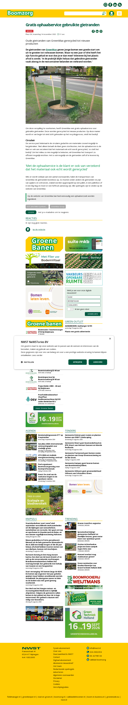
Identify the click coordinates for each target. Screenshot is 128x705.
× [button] (110, 339)
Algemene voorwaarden (63, 675)
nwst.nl (64, 700)
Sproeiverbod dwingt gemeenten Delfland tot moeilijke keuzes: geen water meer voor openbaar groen (90, 535)
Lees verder (37, 355)
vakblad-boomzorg (98, 659)
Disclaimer (57, 678)
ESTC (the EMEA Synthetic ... (37, 206)
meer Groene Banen (44, 408)
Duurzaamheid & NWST (63, 654)
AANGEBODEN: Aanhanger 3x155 (78, 326)
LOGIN (31, 212)
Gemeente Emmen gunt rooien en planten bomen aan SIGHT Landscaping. (83, 436)
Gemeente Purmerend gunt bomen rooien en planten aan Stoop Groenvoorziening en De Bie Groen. (83, 455)
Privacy (56, 681)
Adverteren (58, 672)
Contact (56, 657)
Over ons (57, 651)
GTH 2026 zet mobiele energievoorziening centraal (50, 456)
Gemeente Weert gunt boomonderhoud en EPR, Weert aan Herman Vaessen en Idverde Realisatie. (83, 445)
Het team (57, 666)
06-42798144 (96, 656)
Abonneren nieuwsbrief (63, 663)
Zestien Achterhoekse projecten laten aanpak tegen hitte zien (87, 546)
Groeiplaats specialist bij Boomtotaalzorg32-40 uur (49, 369)
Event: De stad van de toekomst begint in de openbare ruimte (47, 476)
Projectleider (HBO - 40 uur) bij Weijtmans (49, 387)
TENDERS (70, 430)
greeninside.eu (112, 697)
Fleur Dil (29, 34)
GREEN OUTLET (74, 321)
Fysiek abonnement (61, 648)
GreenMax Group (57, 206)
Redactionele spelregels (63, 669)
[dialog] (64, 352)
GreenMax (51, 49)
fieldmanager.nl (13, 697)
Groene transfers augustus (89, 523)
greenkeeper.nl (29, 697)
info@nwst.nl (95, 648)
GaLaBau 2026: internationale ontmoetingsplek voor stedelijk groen (50, 446)
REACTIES (31, 218)
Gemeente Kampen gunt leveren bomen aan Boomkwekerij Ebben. (82, 464)
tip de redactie (39, 229)
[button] (27, 362)
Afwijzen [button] (77, 362)
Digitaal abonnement (62, 660)
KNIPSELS (31, 519)
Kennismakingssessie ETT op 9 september (50, 436)
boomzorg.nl (59, 697)
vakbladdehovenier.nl (76, 697)
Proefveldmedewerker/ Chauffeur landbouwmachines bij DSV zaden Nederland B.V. (49, 398)
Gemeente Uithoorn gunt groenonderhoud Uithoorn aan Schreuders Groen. (83, 472)
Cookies (56, 684)
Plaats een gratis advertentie (77, 331)
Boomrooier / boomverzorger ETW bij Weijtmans (50, 330)
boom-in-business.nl (95, 697)
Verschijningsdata (60, 687)
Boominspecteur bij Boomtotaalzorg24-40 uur (49, 378)
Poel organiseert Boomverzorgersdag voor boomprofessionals (49, 466)
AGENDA (31, 430)
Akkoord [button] (97, 362)
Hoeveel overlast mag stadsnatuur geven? (87, 555)
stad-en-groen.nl (45, 697)
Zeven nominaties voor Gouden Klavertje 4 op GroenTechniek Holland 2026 (89, 565)
